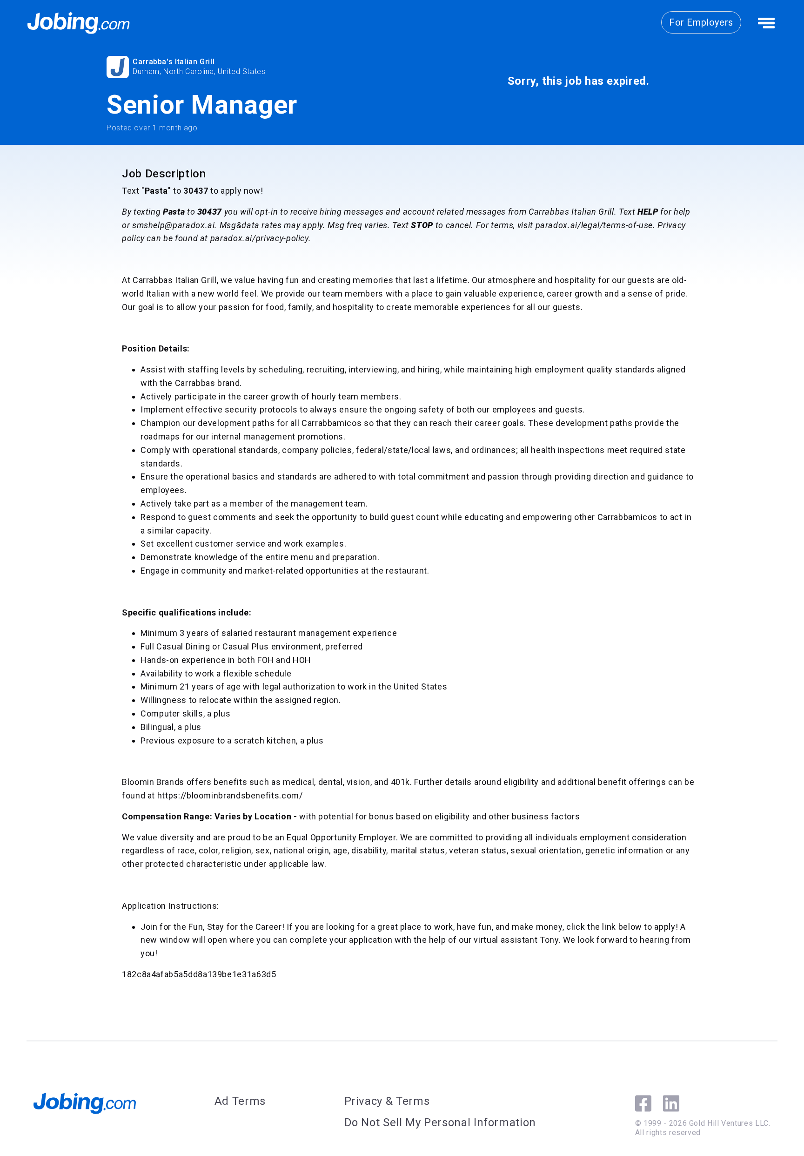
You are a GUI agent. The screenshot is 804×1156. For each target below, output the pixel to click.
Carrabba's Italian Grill (173, 61)
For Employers (701, 22)
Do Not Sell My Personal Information (440, 1122)
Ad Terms (240, 1101)
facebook (643, 1103)
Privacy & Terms (387, 1101)
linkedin (671, 1103)
